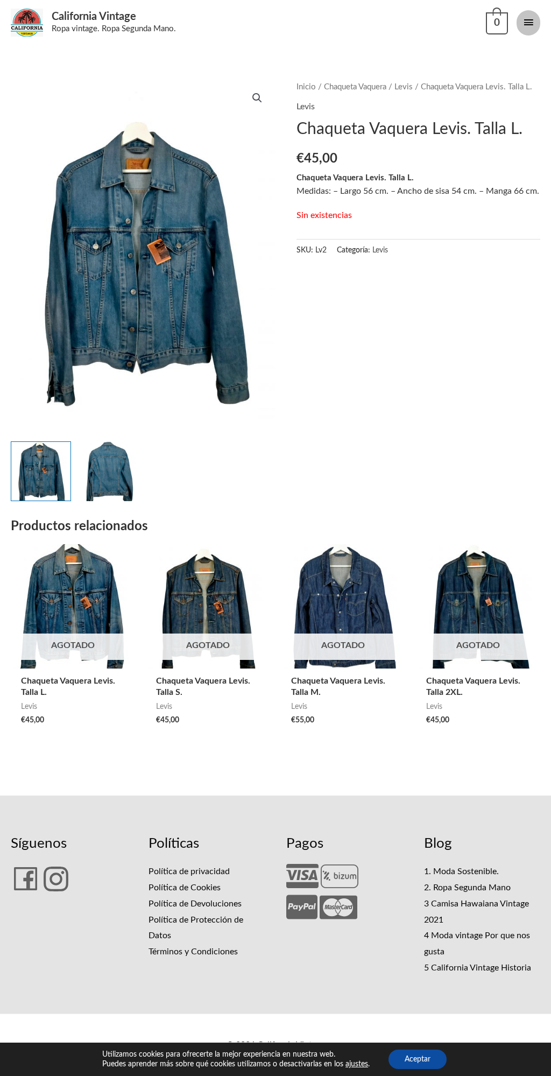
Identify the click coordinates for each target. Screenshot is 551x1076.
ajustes (356, 1064)
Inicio (306, 87)
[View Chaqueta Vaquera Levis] (41, 471)
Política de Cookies (185, 887)
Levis (403, 87)
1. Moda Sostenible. (461, 871)
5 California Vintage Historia (477, 968)
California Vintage (94, 16)
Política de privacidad (189, 871)
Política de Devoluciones (195, 903)
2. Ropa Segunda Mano (467, 887)
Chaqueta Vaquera (355, 87)
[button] (257, 98)
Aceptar (417, 1059)
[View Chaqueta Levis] (109, 471)
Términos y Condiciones (193, 951)
